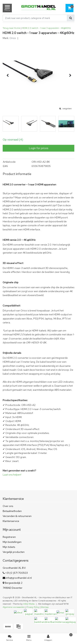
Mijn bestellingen (12, 542)
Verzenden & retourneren (17, 516)
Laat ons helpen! (12, 474)
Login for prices (38, 148)
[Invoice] (18, 628)
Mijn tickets (9, 547)
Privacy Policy (33, 607)
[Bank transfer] (8, 628)
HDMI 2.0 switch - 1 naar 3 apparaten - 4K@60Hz (46, 28)
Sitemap (45, 607)
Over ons (8, 506)
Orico (12, 38)
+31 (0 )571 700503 (16, 572)
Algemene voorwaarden (14, 607)
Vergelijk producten (14, 552)
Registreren (9, 537)
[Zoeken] (70, 18)
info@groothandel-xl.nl (19, 577)
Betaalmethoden (12, 511)
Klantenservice (11, 521)
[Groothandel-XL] (38, 8)
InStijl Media (29, 604)
